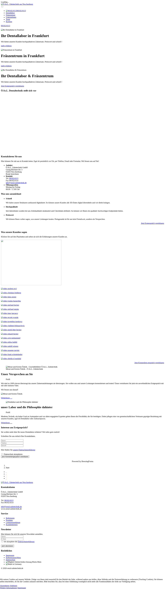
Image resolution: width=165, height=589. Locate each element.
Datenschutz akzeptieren (12, 454)
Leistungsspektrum (13, 522)
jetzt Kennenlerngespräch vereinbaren (15, 457)
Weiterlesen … (6, 398)
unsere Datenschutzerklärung (24, 450)
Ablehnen (13, 586)
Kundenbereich (12, 525)
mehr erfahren (6, 46)
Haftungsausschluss (13, 558)
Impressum (10, 555)
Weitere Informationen (8, 588)
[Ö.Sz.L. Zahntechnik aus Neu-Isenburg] (17, 4)
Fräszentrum (10, 15)
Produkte (9, 520)
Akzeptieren (4, 586)
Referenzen (10, 518)
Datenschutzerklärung (26, 542)
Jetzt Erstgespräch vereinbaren (12, 86)
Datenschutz (10, 560)
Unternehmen (11, 17)
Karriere (9, 22)
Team (8, 19)
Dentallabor (10, 13)
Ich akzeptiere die (18, 542)
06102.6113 (5, 26)
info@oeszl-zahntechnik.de (16, 183)
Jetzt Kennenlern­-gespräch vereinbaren (149, 363)
